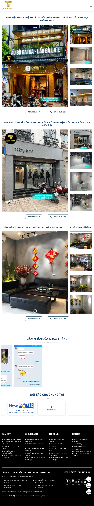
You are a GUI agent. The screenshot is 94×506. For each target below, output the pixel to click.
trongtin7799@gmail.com (14, 496)
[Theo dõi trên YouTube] (85, 482)
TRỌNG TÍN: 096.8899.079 (81, 439)
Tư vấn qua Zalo (59, 112)
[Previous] (5, 367)
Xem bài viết (33, 112)
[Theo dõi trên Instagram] (73, 482)
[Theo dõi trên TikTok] (79, 482)
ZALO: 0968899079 (79, 446)
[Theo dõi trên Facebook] (67, 482)
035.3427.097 (39, 482)
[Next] (86, 367)
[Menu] (91, 6)
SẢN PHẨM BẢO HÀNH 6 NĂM (12, 439)
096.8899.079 (39, 488)
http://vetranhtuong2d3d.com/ (39, 496)
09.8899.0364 (8, 488)
